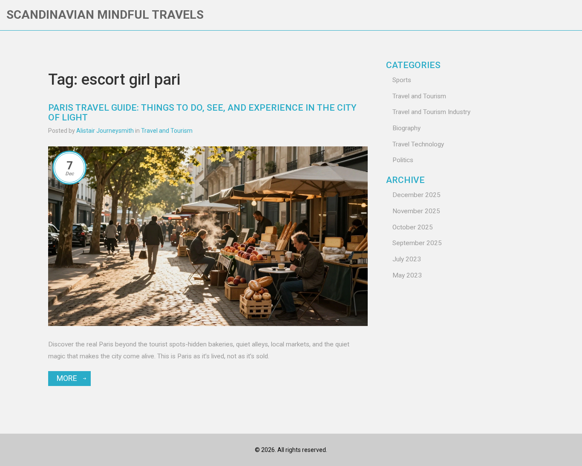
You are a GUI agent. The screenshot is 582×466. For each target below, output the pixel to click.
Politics (402, 160)
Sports (401, 80)
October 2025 (412, 227)
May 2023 (407, 275)
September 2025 (417, 243)
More (67, 378)
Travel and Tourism (167, 130)
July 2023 (406, 259)
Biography (406, 128)
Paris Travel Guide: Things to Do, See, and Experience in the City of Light (202, 113)
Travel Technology (418, 144)
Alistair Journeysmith (105, 130)
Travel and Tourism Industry (431, 112)
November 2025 (416, 211)
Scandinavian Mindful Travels (105, 15)
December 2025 (416, 195)
